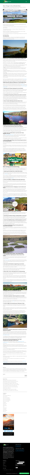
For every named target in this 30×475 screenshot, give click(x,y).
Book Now (18, 446)
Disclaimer (18, 473)
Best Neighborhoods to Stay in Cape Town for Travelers (9, 389)
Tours (3, 406)
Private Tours (4, 404)
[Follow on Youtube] (6, 470)
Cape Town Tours (5, 396)
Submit (16, 467)
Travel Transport (5, 410)
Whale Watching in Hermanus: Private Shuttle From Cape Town (10, 381)
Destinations (24, 7)
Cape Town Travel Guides (6, 401)
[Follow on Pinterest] (9, 470)
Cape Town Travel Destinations (18, 7)
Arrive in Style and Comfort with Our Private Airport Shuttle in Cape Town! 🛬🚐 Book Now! (15, 363)
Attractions (13, 7)
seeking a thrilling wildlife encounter (9, 134)
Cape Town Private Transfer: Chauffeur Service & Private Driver (10, 390)
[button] (24, 473)
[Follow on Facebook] (3, 470)
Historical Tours (5, 403)
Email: (16, 463)
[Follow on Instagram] (4, 470)
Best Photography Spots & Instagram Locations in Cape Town (10, 383)
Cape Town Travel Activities (6, 397)
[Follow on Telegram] (12, 470)
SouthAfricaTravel (6, 7)
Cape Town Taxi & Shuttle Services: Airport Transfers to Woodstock (11, 384)
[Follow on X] (7, 470)
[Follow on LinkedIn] (10, 470)
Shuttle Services (5, 405)
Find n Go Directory (19, 450)
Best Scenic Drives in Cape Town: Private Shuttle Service (9, 382)
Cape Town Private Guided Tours (7, 395)
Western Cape (22, 84)
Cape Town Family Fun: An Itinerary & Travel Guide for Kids (10, 385)
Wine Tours (4, 411)
